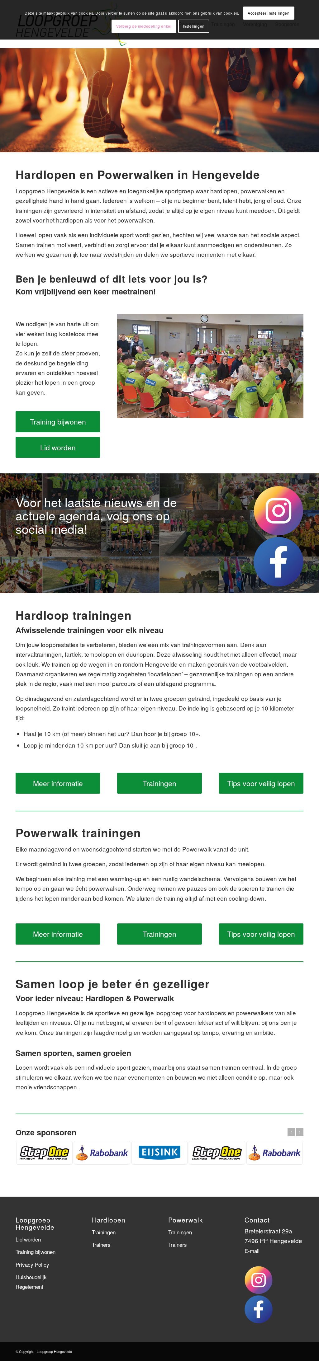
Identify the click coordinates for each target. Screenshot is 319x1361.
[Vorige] (5, 99)
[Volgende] (313, 99)
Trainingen (104, 1232)
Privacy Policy (32, 1264)
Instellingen (194, 26)
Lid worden (28, 1239)
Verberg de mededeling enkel (143, 26)
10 (182, 147)
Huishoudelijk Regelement (31, 1281)
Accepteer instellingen (268, 13)
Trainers (101, 1244)
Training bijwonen (35, 1251)
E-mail (252, 1251)
